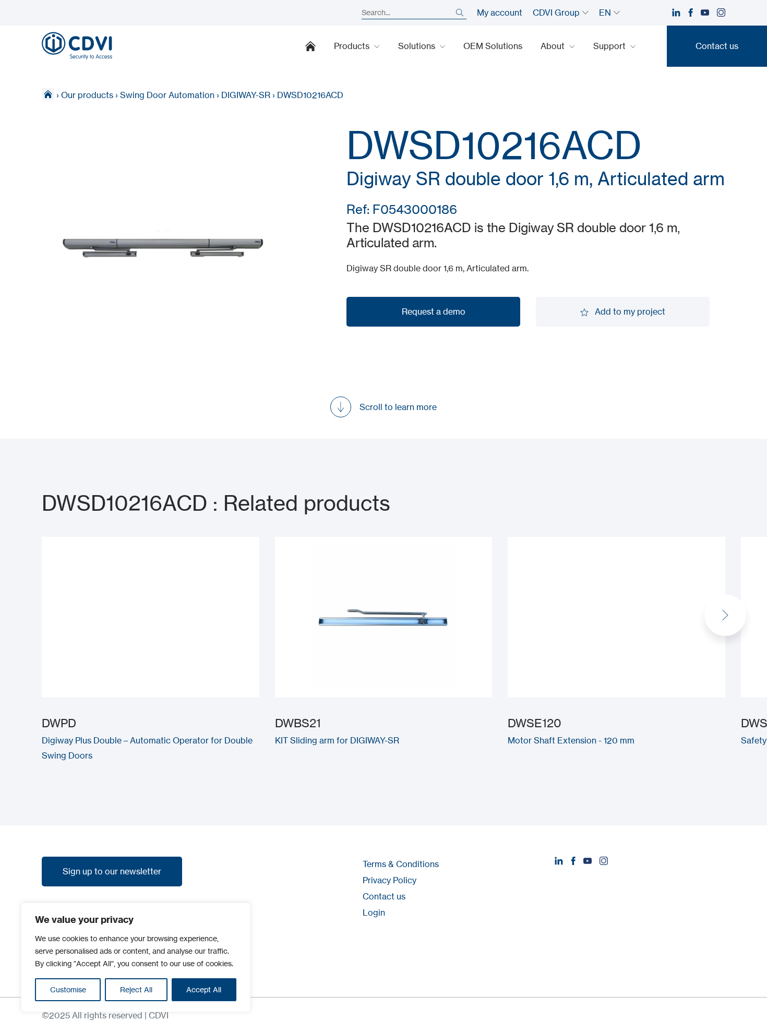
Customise (68, 989)
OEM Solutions (492, 46)
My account (499, 12)
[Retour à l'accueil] (77, 46)
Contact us (384, 896)
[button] (725, 615)
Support (610, 46)
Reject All (136, 989)
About (554, 46)
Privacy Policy (389, 880)
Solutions (417, 46)
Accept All (203, 989)
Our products (87, 95)
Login (374, 912)
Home (310, 46)
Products (352, 46)
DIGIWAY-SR (245, 95)
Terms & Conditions (401, 864)
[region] (135, 957)
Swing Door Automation (167, 95)
